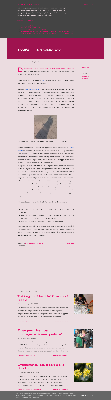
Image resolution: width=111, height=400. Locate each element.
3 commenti (30, 321)
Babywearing (85, 76)
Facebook (20, 20)
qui (42, 80)
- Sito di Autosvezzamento (30, 28)
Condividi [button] (85, 67)
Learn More (84, 395)
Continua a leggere (60, 321)
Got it (92, 395)
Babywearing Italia (32, 89)
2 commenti (30, 355)
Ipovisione (85, 78)
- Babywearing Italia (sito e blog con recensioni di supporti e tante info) (46, 33)
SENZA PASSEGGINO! (29, 4)
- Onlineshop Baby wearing (30, 26)
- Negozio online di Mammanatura (33, 29)
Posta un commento (33, 389)
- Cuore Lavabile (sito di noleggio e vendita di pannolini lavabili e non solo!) (47, 31)
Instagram (30, 20)
